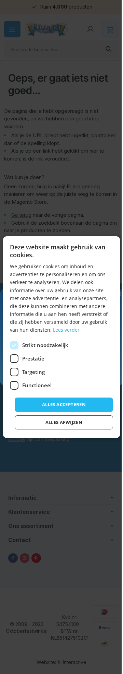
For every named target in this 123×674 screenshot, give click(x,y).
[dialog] (61, 337)
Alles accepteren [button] (64, 404)
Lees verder (66, 330)
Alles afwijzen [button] (64, 422)
